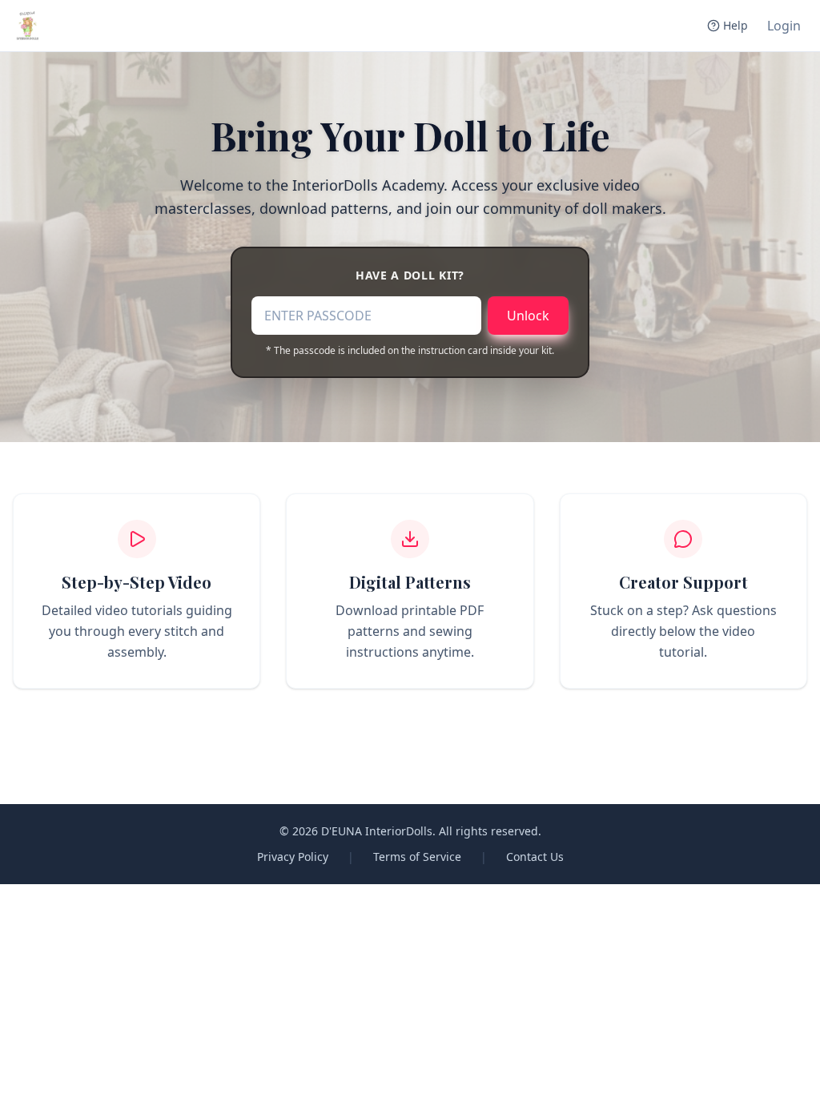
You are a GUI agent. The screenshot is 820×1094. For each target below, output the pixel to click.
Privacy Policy (292, 856)
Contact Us (535, 856)
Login (784, 25)
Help (735, 25)
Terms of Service (417, 856)
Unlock (528, 315)
